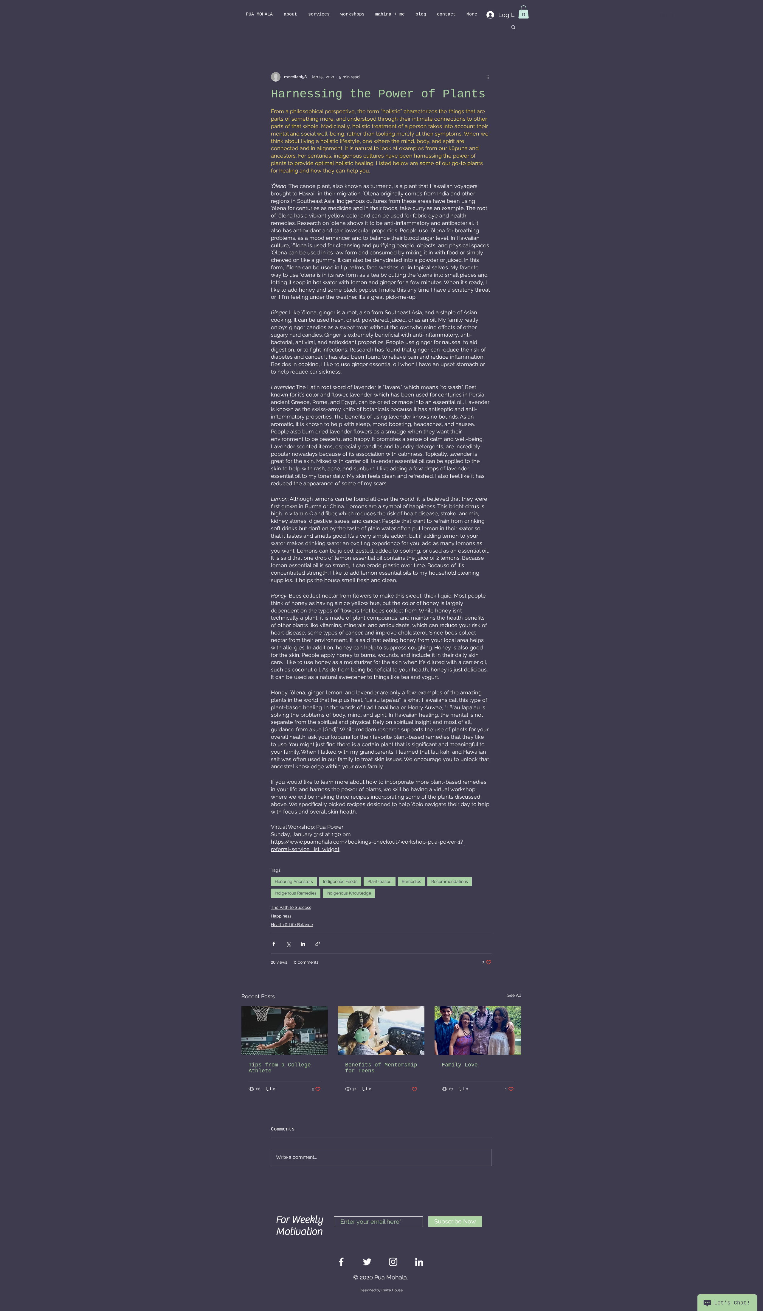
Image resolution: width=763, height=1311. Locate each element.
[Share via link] (317, 944)
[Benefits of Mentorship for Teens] (381, 1030)
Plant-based (379, 881)
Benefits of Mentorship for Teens (381, 1068)
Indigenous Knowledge (349, 893)
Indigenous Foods (340, 881)
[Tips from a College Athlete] (284, 1030)
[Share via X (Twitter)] (288, 944)
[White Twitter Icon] (367, 1262)
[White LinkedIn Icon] (419, 1262)
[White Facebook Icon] (341, 1262)
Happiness (281, 916)
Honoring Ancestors (294, 881)
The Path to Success (291, 907)
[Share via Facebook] (274, 944)
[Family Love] (478, 1030)
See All (514, 995)
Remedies (411, 881)
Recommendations (449, 881)
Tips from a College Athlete (280, 1068)
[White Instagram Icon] (393, 1262)
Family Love (460, 1065)
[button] (523, 11)
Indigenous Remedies (296, 893)
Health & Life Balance (292, 924)
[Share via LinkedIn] (303, 944)
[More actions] (487, 76)
